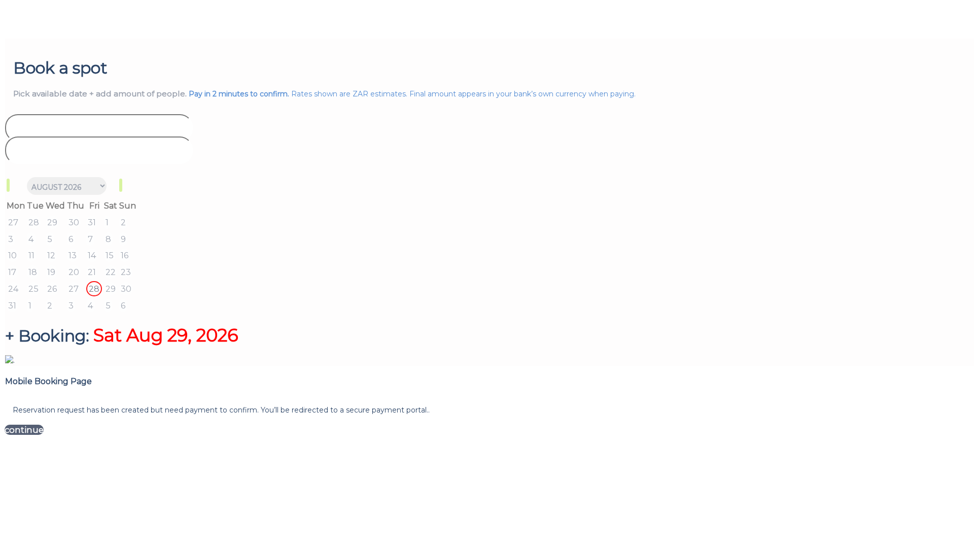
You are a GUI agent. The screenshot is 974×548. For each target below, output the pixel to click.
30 (73, 222)
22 (111, 272)
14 (92, 255)
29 (52, 222)
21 (92, 272)
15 (110, 255)
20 (73, 272)
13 (72, 255)
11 (31, 255)
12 (51, 255)
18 (32, 272)
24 (13, 289)
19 (51, 272)
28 (33, 222)
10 (12, 255)
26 (52, 289)
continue (24, 430)
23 (126, 272)
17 (12, 272)
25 (33, 289)
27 (13, 222)
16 (125, 255)
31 (92, 222)
